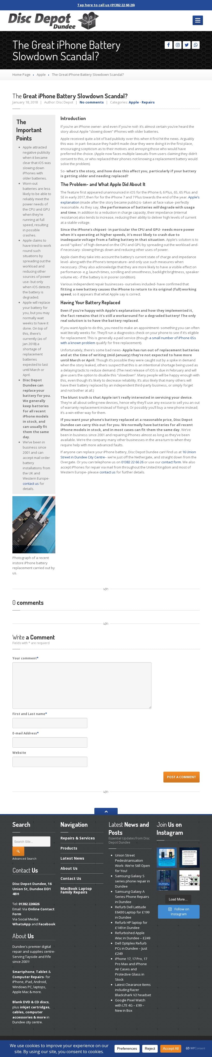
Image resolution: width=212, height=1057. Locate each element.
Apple (41, 74)
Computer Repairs (28, 976)
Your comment (25, 658)
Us (69, 868)
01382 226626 (29, 904)
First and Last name (29, 714)
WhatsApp (21, 924)
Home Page (21, 74)
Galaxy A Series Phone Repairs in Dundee (132, 896)
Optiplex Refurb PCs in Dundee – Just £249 (131, 948)
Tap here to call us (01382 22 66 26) (106, 5)
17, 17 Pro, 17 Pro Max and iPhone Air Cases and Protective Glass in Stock (131, 969)
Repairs (148, 102)
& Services (77, 838)
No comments (92, 102)
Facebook (47, 924)
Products (68, 848)
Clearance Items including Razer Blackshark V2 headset (133, 989)
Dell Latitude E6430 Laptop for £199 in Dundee (132, 912)
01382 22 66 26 (132, 462)
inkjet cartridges (34, 1007)
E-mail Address (25, 733)
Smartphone (23, 971)
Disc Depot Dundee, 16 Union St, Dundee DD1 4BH (31, 888)
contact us (31, 483)
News (72, 858)
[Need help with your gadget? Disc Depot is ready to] (189, 880)
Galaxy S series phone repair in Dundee (132, 881)
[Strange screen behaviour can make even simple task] (167, 880)
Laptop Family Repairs (76, 890)
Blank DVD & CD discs (30, 1002)
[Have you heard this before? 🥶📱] (167, 857)
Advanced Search (24, 858)
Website (19, 752)
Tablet (42, 971)
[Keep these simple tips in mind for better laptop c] (189, 857)
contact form (171, 462)
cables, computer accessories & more (29, 1014)
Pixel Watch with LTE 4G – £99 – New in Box (130, 1005)
